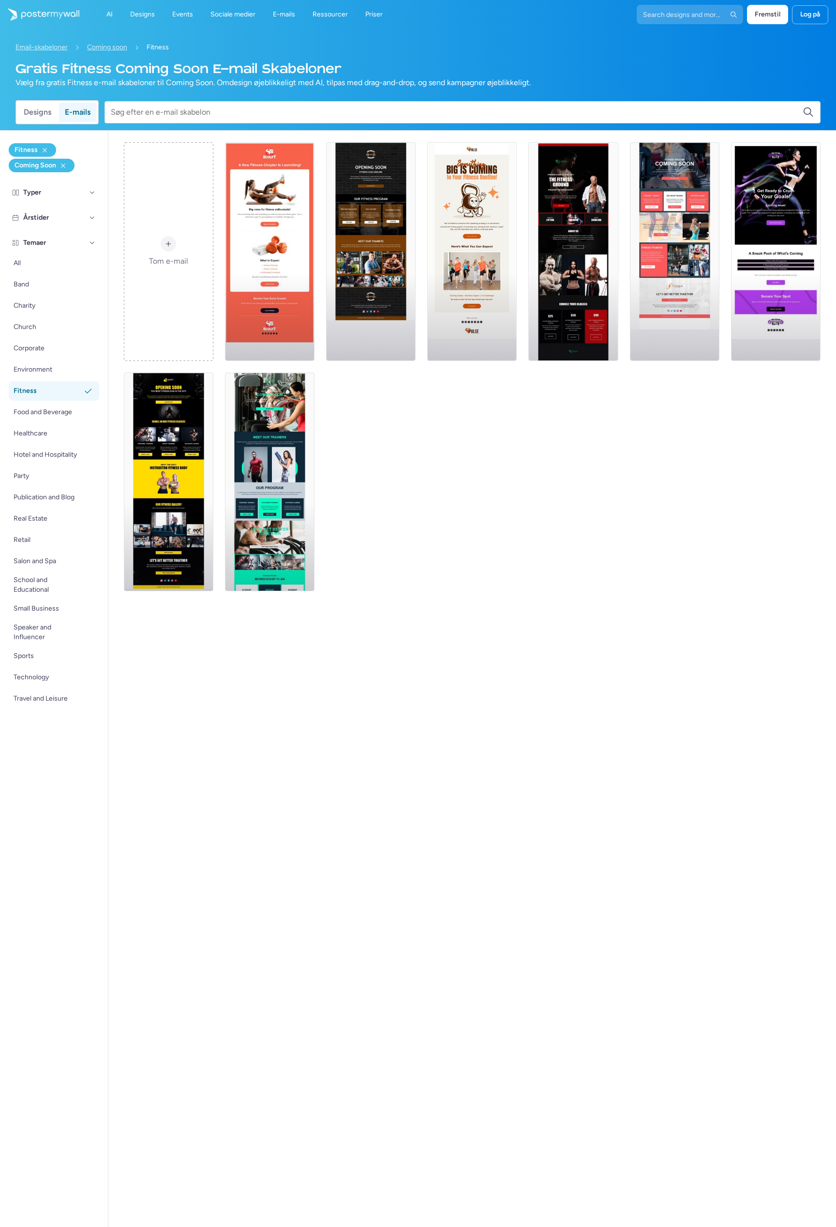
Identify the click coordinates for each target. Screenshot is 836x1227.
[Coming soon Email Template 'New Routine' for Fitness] (472, 251)
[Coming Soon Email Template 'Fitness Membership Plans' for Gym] (269, 482)
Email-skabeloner (41, 47)
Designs (37, 112)
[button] (92, 192)
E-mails (77, 112)
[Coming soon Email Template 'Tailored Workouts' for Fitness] (269, 251)
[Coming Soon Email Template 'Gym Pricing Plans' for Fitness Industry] (573, 251)
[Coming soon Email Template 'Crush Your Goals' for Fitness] (776, 251)
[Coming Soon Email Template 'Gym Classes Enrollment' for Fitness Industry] (168, 482)
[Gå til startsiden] (39, 14)
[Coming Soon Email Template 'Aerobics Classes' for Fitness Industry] (371, 251)
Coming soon (107, 47)
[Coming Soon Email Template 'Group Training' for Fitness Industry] (674, 251)
